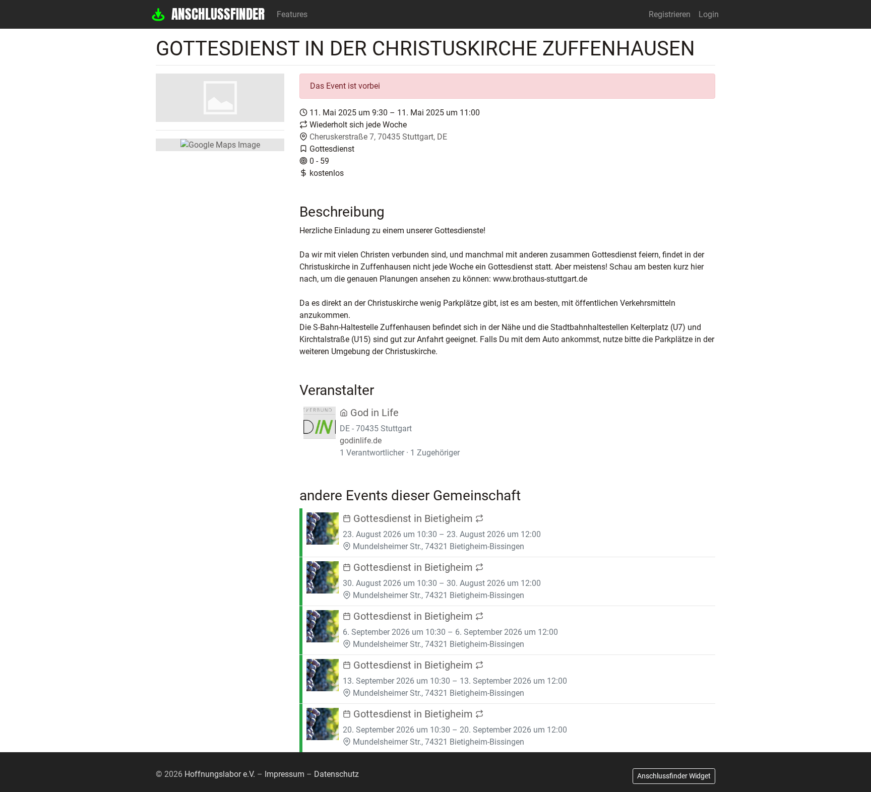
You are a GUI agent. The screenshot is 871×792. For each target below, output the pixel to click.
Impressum (284, 774)
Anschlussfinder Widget (674, 776)
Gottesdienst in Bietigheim (413, 518)
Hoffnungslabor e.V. (219, 774)
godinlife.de (361, 440)
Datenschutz (336, 774)
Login (709, 14)
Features (292, 14)
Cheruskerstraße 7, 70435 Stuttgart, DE (378, 137)
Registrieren (670, 14)
